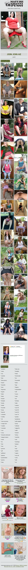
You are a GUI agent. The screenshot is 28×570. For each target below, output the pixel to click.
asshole (3, 375)
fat (2, 441)
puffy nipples (18, 421)
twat (16, 448)
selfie (16, 430)
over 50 (17, 410)
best (2, 387)
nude (16, 396)
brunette (3, 407)
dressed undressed (5, 434)
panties (17, 416)
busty (2, 410)
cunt (2, 430)
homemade (17, 375)
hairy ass (17, 369)
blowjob (3, 400)
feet (2, 444)
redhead (17, 425)
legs (16, 385)
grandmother (4, 457)
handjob (17, 371)
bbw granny (4, 380)
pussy (16, 423)
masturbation (18, 389)
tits (16, 446)
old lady (17, 400)
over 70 (17, 414)
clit (2, 419)
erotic (2, 439)
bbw (2, 378)
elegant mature (4, 437)
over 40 (17, 407)
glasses (3, 455)
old (16, 398)
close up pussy (4, 421)
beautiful (3, 385)
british (2, 405)
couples (3, 425)
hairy (2, 462)
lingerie (17, 387)
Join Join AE (14, 54)
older (16, 403)
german (3, 448)
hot (16, 378)
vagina (16, 453)
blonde (2, 398)
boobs (2, 403)
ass (2, 373)
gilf (2, 450)
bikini (2, 394)
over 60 (17, 412)
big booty (3, 389)
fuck (2, 446)
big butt (3, 412)
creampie (3, 428)
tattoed (16, 444)
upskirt (16, 450)
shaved (17, 432)
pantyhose (17, 419)
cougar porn (4, 423)
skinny (16, 434)
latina (16, 382)
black (2, 396)
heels (16, 373)
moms (16, 394)
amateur (3, 369)
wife (16, 460)
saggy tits (17, 428)
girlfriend (3, 453)
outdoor (17, 405)
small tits (17, 437)
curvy (2, 432)
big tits (2, 391)
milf (16, 391)
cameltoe (3, 414)
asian (2, 371)
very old (17, 455)
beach (2, 382)
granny (3, 460)
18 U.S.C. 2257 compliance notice (16, 566)
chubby (3, 416)
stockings (17, 441)
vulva (16, 457)
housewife (17, 380)
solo (16, 439)
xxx (16, 462)
